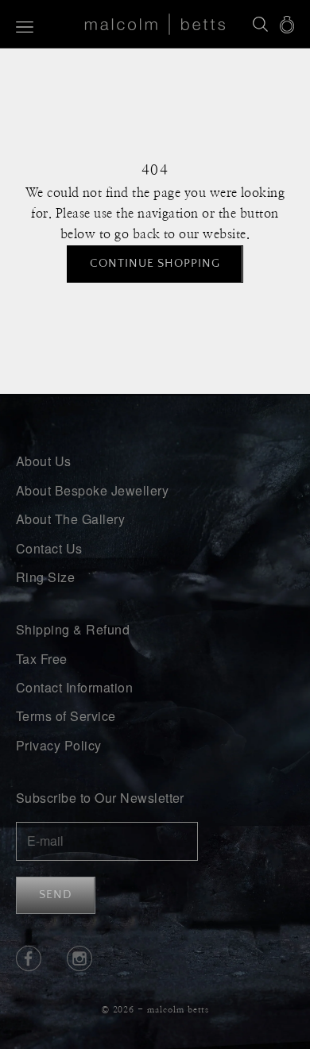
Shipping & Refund (73, 629)
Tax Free (42, 659)
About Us (44, 461)
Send (55, 894)
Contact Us (49, 548)
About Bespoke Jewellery (92, 490)
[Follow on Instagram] (79, 958)
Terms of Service (66, 716)
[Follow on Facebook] (28, 958)
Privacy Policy (59, 745)
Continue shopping (154, 263)
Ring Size (45, 577)
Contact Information (74, 687)
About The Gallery (70, 519)
